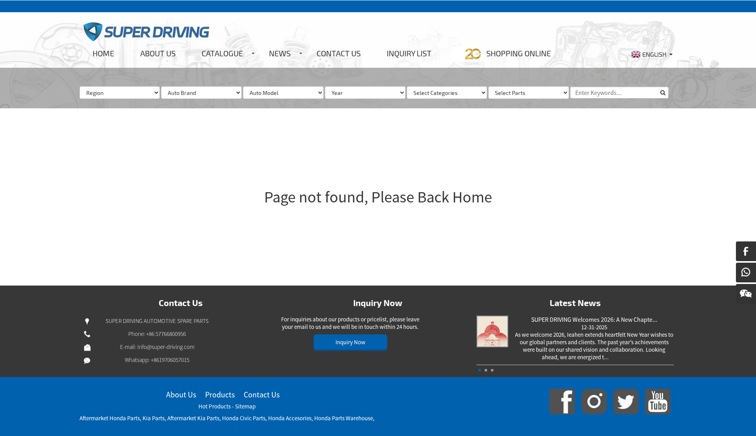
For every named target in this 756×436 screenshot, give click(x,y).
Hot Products (214, 406)
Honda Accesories (289, 418)
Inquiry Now (350, 342)
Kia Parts (154, 418)
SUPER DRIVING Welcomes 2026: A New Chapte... (594, 319)
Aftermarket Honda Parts (110, 418)
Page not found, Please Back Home (378, 197)
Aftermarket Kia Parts (193, 418)
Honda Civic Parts (243, 418)
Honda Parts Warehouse (343, 418)
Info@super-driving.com (166, 347)
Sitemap (245, 406)
